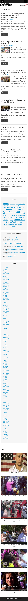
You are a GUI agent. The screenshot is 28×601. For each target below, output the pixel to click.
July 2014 (5, 393)
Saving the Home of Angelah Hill (12, 127)
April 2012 (5, 432)
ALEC (11, 204)
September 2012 (6, 425)
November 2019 (6, 308)
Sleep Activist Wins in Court (12, 255)
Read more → (5, 34)
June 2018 (5, 328)
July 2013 (5, 411)
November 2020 (6, 299)
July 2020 (5, 301)
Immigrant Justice (14, 209)
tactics (20, 225)
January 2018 (5, 334)
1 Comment (11, 19)
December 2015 (6, 369)
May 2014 (5, 396)
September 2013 (6, 408)
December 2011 (6, 438)
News (23, 213)
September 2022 (6, 286)
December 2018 (6, 319)
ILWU (10, 209)
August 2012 (5, 427)
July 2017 (5, 341)
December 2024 (6, 279)
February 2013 (5, 418)
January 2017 (5, 350)
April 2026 (5, 270)
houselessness (17, 207)
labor (18, 212)
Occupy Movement (12, 215)
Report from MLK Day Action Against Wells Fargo (11, 151)
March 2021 (5, 296)
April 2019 (5, 315)
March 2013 (5, 416)
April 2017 (5, 345)
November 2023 (6, 283)
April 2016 (5, 363)
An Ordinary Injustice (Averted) (12, 174)
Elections (10, 205)
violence (21, 226)
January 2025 (5, 277)
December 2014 (6, 386)
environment (15, 205)
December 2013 (6, 403)
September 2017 (6, 338)
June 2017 (5, 343)
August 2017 (5, 340)
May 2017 (5, 344)
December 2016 (6, 351)
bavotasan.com (20, 600)
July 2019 (5, 312)
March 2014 (5, 399)
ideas (7, 209)
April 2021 (5, 295)
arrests (13, 204)
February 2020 (5, 305)
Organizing (13, 217)
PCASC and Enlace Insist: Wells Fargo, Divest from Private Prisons (13, 72)
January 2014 (5, 402)
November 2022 (6, 285)
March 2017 (5, 347)
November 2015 (6, 370)
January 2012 (5, 437)
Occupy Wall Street (8, 217)
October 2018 (5, 322)
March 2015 (5, 382)
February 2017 (5, 348)
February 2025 (5, 276)
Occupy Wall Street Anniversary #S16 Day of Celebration (14, 569)
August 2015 (5, 374)
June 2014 (5, 395)
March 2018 (5, 331)
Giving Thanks (10, 256)
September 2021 (6, 292)
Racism (15, 222)
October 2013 (5, 406)
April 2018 (5, 330)
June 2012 (5, 429)
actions (6, 204)
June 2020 (5, 302)
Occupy (5, 215)
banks (17, 204)
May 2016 (5, 361)
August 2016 (5, 357)
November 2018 (6, 321)
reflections (20, 222)
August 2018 (5, 325)
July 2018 (5, 327)
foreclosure (22, 205)
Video (18, 226)
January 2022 (5, 288)
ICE (23, 207)
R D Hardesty (5, 243)
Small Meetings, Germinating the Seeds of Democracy (13, 101)
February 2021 (5, 298)
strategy (14, 225)
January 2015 (5, 385)
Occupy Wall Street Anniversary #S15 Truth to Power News (14, 592)
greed (6, 207)
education (6, 205)
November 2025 (6, 273)
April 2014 (5, 398)
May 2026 (5, 269)
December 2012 (6, 421)
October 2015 (5, 372)
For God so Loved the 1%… (14, 472)
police (17, 217)
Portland (11, 220)
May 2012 (5, 431)
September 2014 (6, 390)
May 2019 (5, 314)
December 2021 (6, 289)
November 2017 (6, 335)
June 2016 (5, 360)
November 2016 (6, 353)
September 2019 (6, 311)
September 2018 (6, 324)
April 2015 (5, 380)
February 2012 (5, 435)
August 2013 (5, 409)
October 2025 (5, 275)
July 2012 (5, 428)
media (15, 213)
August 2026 (5, 267)
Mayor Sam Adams (10, 213)
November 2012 (6, 422)
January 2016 (5, 367)
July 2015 (5, 376)
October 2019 (5, 309)
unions (14, 226)
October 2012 (5, 424)
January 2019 (5, 318)
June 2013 (5, 412)
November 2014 (6, 387)
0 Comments (10, 45)
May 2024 (5, 282)
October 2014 (5, 389)
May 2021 (5, 293)
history (10, 207)
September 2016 (6, 356)
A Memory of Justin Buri (13, 237)
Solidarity (8, 224)
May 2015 (5, 379)
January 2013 (5, 419)
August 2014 (5, 392)
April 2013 (5, 415)
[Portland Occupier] (14, 4)
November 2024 (6, 280)
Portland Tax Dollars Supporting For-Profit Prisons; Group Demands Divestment (12, 16)
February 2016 (5, 366)
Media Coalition (19, 213)
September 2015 (6, 373)
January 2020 (5, 306)
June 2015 (5, 377)
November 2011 (6, 440)
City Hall (22, 204)
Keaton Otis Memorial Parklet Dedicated (15, 242)
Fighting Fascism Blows (11, 240)
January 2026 (5, 272)
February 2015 (5, 383)
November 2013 (6, 405)
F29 (18, 205)
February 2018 (5, 332)
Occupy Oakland (21, 215)
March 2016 (5, 364)
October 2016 (5, 354)
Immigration (10, 212)
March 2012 (5, 434)
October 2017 (5, 337)
